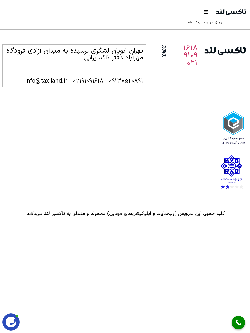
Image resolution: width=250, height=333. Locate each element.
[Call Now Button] (238, 322)
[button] (205, 12)
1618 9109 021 (190, 55)
